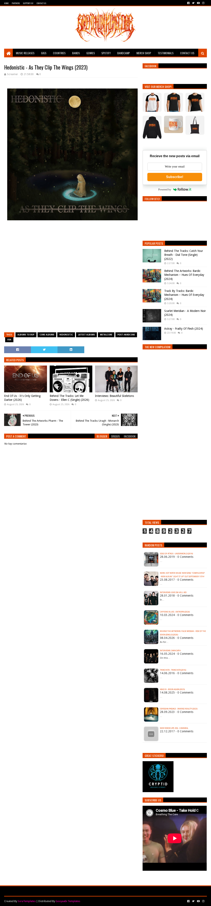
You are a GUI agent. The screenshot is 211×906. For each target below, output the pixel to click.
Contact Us (41, 3)
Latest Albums (86, 335)
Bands (76, 53)
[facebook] (188, 3)
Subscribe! (174, 177)
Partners (16, 3)
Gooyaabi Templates (68, 901)
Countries (59, 53)
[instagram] (202, 3)
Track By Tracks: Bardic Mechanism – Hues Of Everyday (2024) (184, 295)
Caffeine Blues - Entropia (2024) (175, 612)
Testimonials (165, 53)
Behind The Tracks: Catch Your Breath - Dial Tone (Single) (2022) (183, 255)
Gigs (43, 53)
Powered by (164, 189)
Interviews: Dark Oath (170, 651)
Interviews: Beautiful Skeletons (114, 396)
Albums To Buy (26, 335)
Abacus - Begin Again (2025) (172, 689)
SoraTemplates (27, 901)
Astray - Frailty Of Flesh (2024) (183, 328)
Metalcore (106, 335)
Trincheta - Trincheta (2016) (173, 670)
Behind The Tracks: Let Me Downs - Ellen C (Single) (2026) (69, 398)
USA (9, 340)
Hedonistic (66, 335)
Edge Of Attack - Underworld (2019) (176, 554)
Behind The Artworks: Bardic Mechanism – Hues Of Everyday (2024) (184, 275)
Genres (90, 53)
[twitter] (193, 3)
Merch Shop (143, 53)
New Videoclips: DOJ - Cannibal (174, 728)
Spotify (106, 53)
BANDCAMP (123, 53)
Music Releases (25, 53)
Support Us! (28, 3)
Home (6, 3)
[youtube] (198, 3)
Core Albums (47, 335)
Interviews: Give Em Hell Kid (173, 592)
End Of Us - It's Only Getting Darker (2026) (22, 398)
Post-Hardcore (126, 335)
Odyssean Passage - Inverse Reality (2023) (178, 709)
